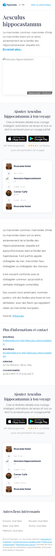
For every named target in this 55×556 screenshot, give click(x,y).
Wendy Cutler (34, 93)
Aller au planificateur (41, 5)
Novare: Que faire (38, 521)
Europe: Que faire (12, 521)
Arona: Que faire (37, 526)
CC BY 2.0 (46, 93)
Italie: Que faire (11, 526)
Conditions (7, 542)
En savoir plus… (12, 49)
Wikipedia (18, 315)
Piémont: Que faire (13, 530)
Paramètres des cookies (25, 545)
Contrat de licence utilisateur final (27, 542)
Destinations (46, 539)
